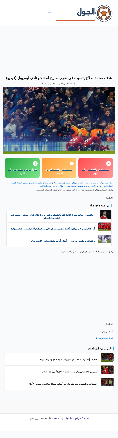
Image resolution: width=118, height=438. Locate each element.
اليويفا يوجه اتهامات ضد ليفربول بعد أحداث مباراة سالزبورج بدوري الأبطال (62, 383)
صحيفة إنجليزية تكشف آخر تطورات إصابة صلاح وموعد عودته (68, 359)
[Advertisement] (59, 48)
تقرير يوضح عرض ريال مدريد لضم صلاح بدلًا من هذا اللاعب (69, 371)
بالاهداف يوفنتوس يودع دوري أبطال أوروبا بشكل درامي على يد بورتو (63, 240)
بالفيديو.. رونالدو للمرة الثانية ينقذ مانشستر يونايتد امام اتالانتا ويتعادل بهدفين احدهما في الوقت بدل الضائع (52, 216)
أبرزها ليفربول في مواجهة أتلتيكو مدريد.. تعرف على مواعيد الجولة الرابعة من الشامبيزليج (53, 228)
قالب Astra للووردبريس (40, 418)
